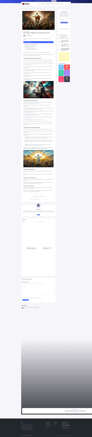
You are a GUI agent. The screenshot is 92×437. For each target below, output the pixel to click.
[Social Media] (61, 67)
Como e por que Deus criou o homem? (64, 37)
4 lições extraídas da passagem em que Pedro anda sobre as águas (65, 41)
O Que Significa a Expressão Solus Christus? (31, 44)
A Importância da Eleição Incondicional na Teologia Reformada (75, 410)
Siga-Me (38, 214)
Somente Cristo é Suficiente (29, 47)
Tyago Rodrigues (38, 209)
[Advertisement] (64, 56)
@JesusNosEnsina (64, 11)
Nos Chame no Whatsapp (65, 424)
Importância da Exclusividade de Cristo (32, 48)
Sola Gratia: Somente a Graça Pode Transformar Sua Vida (47, 248)
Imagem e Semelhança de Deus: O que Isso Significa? (65, 45)
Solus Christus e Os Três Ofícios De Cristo (31, 46)
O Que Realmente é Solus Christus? (30, 45)
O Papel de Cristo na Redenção (31, 49)
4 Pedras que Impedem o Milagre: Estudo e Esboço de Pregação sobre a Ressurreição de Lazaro (65, 49)
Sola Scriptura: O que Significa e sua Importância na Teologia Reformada (31, 248)
